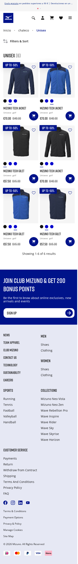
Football (8, 410)
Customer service (15, 450)
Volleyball (10, 416)
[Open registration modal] (42, 18)
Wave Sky (47, 428)
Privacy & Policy (12, 523)
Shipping (9, 476)
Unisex (41, 30)
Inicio (7, 30)
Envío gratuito (12, 3)
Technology (10, 365)
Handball (9, 422)
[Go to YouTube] (28, 503)
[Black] (6, 101)
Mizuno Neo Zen (52, 405)
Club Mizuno (10, 350)
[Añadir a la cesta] (33, 116)
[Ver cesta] (51, 18)
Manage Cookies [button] (13, 530)
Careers (8, 380)
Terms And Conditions (18, 482)
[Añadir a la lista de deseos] (33, 67)
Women (45, 360)
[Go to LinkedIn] (20, 503)
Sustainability (12, 373)
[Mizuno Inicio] (8, 17)
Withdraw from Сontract (20, 470)
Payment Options (13, 517)
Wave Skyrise (50, 434)
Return (8, 464)
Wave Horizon (50, 440)
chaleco (23, 30)
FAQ (6, 493)
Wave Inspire (50, 416)
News (6, 335)
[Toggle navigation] (70, 17)
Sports (8, 390)
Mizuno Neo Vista (53, 399)
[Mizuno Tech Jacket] (20, 80)
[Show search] (33, 18)
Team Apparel (11, 342)
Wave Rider (49, 422)
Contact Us (10, 357)
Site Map (8, 536)
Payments (10, 458)
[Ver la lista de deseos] (61, 18)
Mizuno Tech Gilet (13, 171)
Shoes (45, 345)
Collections (49, 390)
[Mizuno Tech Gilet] (20, 143)
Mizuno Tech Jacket (14, 108)
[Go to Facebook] (5, 503)
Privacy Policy (12, 488)
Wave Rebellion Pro (54, 410)
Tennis (8, 405)
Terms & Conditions (14, 511)
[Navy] (11, 101)
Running (9, 399)
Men (43, 336)
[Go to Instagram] (13, 503)
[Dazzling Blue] (16, 101)
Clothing (46, 350)
